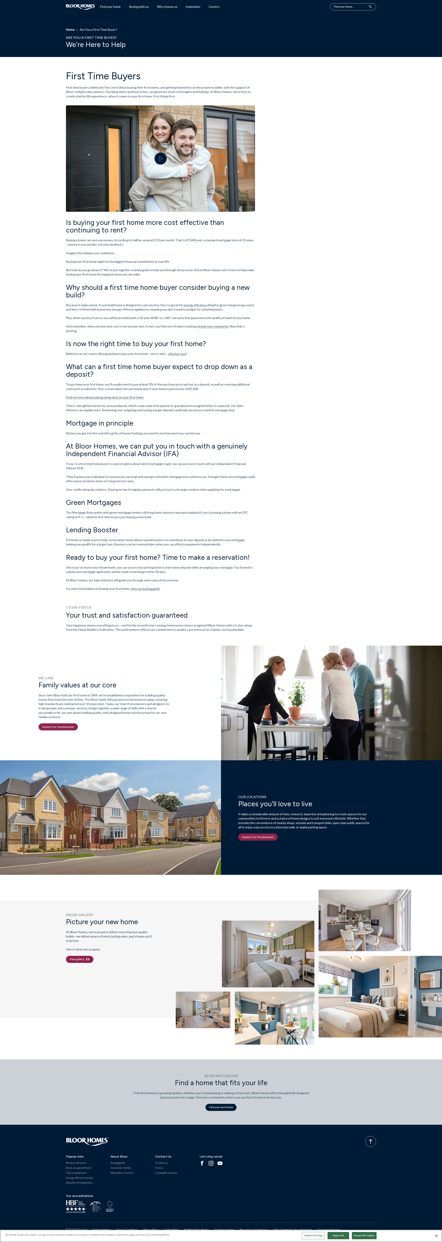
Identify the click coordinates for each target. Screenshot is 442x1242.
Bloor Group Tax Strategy (254, 1229)
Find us (159, 1167)
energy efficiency (195, 305)
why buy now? (177, 354)
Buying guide (117, 1162)
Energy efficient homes (79, 1177)
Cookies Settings (101, 1229)
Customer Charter (224, 1229)
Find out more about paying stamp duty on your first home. (105, 397)
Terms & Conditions (127, 1229)
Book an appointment (78, 1167)
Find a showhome (76, 1172)
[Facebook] (202, 1163)
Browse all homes (76, 1162)
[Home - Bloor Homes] (87, 1141)
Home (70, 29)
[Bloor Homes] (81, 6)
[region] (221, 1236)
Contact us (161, 1162)
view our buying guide (145, 589)
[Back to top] (370, 1141)
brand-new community (213, 326)
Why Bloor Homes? (121, 1172)
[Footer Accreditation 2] (95, 1206)
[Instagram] (211, 1163)
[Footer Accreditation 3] (110, 1206)
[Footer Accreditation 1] (75, 1206)
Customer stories (120, 1167)
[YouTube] (220, 1163)
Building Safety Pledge (196, 1229)
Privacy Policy (150, 1229)
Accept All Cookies (364, 1235)
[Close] (436, 1235)
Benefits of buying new (79, 1182)
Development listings (328, 1229)
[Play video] (160, 158)
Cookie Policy (171, 1229)
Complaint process (166, 1172)
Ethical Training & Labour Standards (292, 1229)
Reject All (338, 1235)
